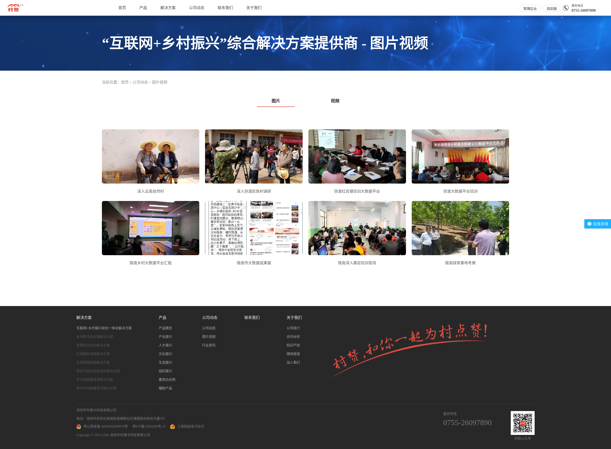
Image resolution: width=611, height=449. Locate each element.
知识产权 (293, 345)
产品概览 (165, 328)
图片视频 (159, 82)
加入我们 (293, 362)
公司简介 (293, 328)
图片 (276, 101)
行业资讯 (209, 345)
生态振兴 (165, 362)
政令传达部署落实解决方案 (96, 388)
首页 (122, 8)
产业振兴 (165, 336)
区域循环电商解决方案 (93, 354)
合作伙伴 (293, 336)
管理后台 (530, 9)
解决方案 (168, 8)
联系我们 (225, 8)
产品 (143, 8)
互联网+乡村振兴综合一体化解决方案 (104, 328)
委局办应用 (167, 379)
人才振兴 (165, 345)
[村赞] (16, 10)
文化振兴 (165, 354)
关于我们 (254, 8)
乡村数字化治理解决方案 (94, 336)
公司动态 (196, 8)
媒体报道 (293, 354)
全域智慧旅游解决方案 (93, 362)
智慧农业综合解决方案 (93, 345)
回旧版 (552, 9)
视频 (335, 101)
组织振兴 (165, 371)
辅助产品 (165, 388)
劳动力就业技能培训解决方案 (98, 371)
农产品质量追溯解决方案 (94, 379)
